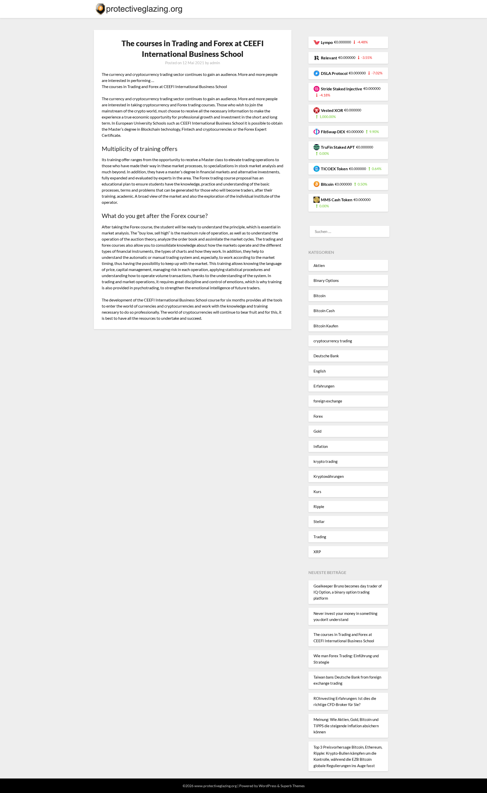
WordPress (267, 786)
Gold (317, 431)
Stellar (319, 521)
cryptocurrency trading (333, 341)
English (320, 371)
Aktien (319, 265)
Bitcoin (319, 295)
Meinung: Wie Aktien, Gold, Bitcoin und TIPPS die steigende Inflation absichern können (346, 725)
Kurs (317, 491)
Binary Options (326, 280)
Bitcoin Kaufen (326, 326)
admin (215, 62)
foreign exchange (328, 401)
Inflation (321, 446)
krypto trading (326, 461)
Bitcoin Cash (324, 310)
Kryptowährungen (329, 476)
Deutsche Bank (326, 355)
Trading (320, 536)
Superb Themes (293, 786)
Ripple (319, 506)
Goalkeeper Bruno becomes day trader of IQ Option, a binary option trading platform (348, 592)
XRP (317, 551)
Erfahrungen (324, 386)
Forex (318, 416)
